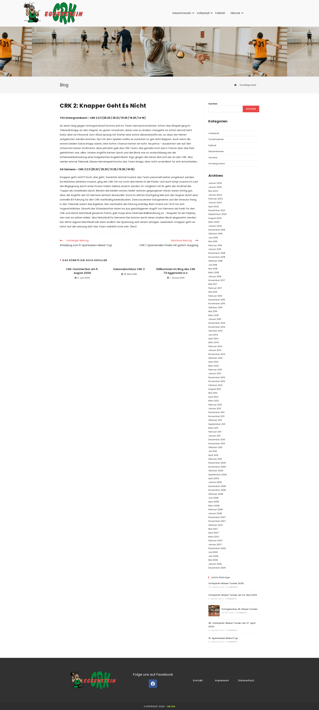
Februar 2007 (215, 540)
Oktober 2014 (215, 330)
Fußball (220, 13)
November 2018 (216, 257)
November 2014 (216, 327)
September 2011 (216, 424)
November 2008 (217, 490)
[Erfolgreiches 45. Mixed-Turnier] (214, 610)
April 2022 (213, 206)
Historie (235, 13)
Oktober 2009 (215, 470)
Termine (212, 157)
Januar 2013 (214, 373)
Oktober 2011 (215, 420)
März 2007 (213, 536)
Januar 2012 (214, 408)
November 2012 (216, 381)
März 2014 (213, 342)
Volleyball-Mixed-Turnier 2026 (226, 583)
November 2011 (216, 416)
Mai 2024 (213, 190)
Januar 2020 (215, 226)
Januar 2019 (214, 249)
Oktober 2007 (215, 525)
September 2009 (217, 474)
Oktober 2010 (215, 447)
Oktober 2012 (215, 385)
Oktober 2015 (215, 307)
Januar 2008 (215, 513)
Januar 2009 (215, 482)
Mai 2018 (212, 268)
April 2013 (213, 361)
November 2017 (216, 280)
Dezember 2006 (217, 548)
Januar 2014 (214, 350)
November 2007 (217, 521)
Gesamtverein (181, 13)
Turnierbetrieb (216, 139)
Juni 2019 (213, 237)
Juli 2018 (212, 264)
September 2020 (217, 214)
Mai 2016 (212, 291)
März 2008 (213, 505)
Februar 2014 (215, 346)
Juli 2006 (213, 552)
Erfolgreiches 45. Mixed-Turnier (239, 609)
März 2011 (213, 427)
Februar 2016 (215, 295)
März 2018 (213, 272)
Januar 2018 (214, 276)
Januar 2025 (215, 187)
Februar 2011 (214, 431)
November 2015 (216, 303)
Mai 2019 (212, 241)
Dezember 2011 (216, 412)
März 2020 (213, 222)
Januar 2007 (215, 544)
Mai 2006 (213, 560)
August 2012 (214, 389)
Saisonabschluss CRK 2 (129, 269)
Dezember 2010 (216, 439)
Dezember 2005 (217, 567)
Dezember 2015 (216, 299)
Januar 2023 (215, 202)
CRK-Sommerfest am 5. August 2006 (82, 271)
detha (171, 706)
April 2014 (213, 338)
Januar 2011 (214, 435)
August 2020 (215, 218)
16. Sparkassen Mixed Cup (223, 638)
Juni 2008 (213, 497)
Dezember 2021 (216, 210)
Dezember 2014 (216, 323)
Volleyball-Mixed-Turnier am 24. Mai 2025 (232, 595)
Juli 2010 (212, 451)
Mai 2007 (213, 528)
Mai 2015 (212, 311)
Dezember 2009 (217, 462)
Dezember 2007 (217, 517)
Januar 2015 (214, 319)
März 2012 (213, 400)
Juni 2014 (213, 334)
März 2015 (213, 315)
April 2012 (213, 396)
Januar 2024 (215, 194)
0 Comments (232, 587)
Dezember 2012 (216, 377)
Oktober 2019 (215, 233)
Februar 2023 (215, 198)
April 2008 (213, 501)
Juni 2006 (213, 556)
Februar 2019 (215, 245)
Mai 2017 (212, 284)
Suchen (212, 103)
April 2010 (213, 455)
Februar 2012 (215, 404)
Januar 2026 (215, 183)
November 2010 (216, 443)
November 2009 (217, 466)
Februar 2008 (215, 509)
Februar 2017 (215, 288)
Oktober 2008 (215, 494)
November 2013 (216, 354)
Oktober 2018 (215, 260)
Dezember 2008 (217, 486)
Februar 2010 (215, 459)
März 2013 (213, 365)
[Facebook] (153, 683)
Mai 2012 (212, 392)
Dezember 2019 (216, 229)
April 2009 (213, 478)
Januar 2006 (215, 564)
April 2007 (213, 532)
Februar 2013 (215, 369)
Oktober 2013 (215, 358)
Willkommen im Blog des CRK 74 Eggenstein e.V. (175, 271)
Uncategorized (216, 163)
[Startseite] (235, 85)
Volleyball (203, 13)
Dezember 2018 (216, 253)
